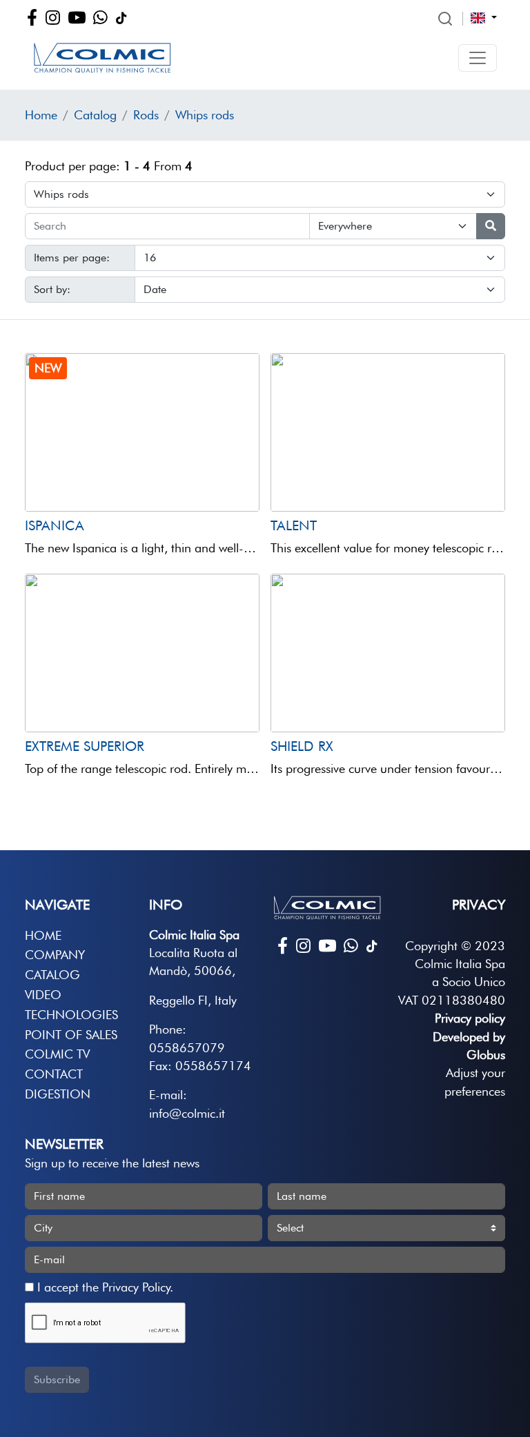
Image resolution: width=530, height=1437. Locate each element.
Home (41, 115)
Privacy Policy (136, 1287)
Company (55, 954)
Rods (146, 115)
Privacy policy (470, 1018)
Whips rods (204, 115)
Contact (54, 1074)
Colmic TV (57, 1054)
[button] (477, 58)
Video (43, 994)
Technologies (71, 1014)
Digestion (57, 1094)
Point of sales (71, 1034)
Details (80, 485)
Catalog (95, 115)
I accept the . (103, 1287)
